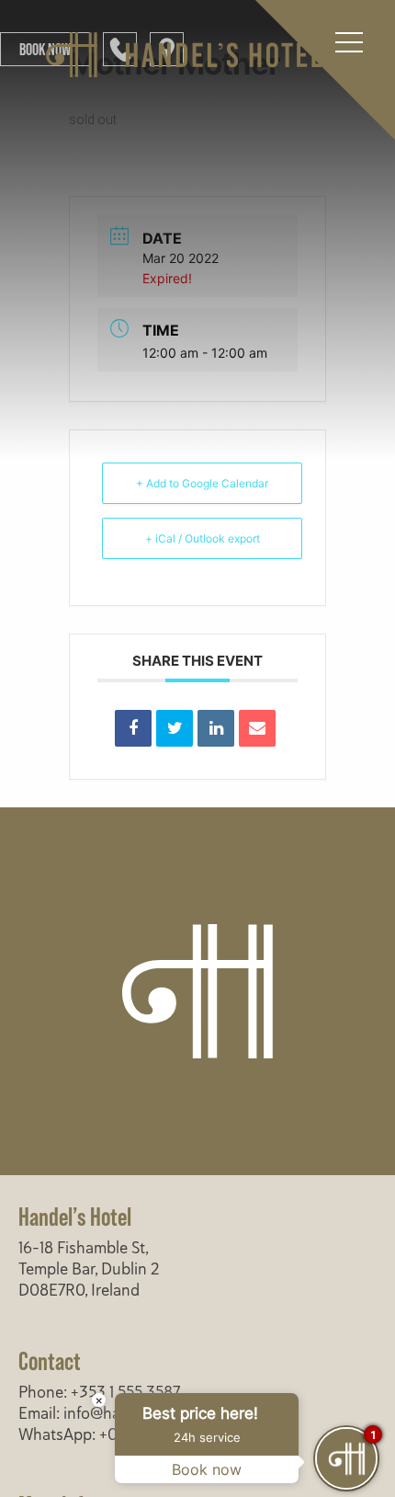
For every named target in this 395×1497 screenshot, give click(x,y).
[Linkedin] (216, 728)
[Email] (257, 728)
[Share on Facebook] (133, 728)
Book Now (45, 49)
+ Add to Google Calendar (202, 483)
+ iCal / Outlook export (202, 538)
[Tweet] (174, 728)
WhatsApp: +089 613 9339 (110, 1434)
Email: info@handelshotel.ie (113, 1413)
